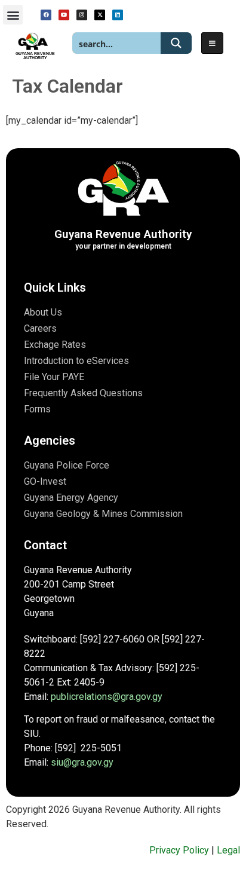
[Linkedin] (117, 15)
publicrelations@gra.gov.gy (106, 696)
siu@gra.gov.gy (82, 762)
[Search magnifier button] (176, 43)
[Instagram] (81, 15)
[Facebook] (46, 15)
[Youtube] (64, 15)
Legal (228, 850)
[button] (13, 15)
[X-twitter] (99, 15)
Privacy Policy (179, 850)
